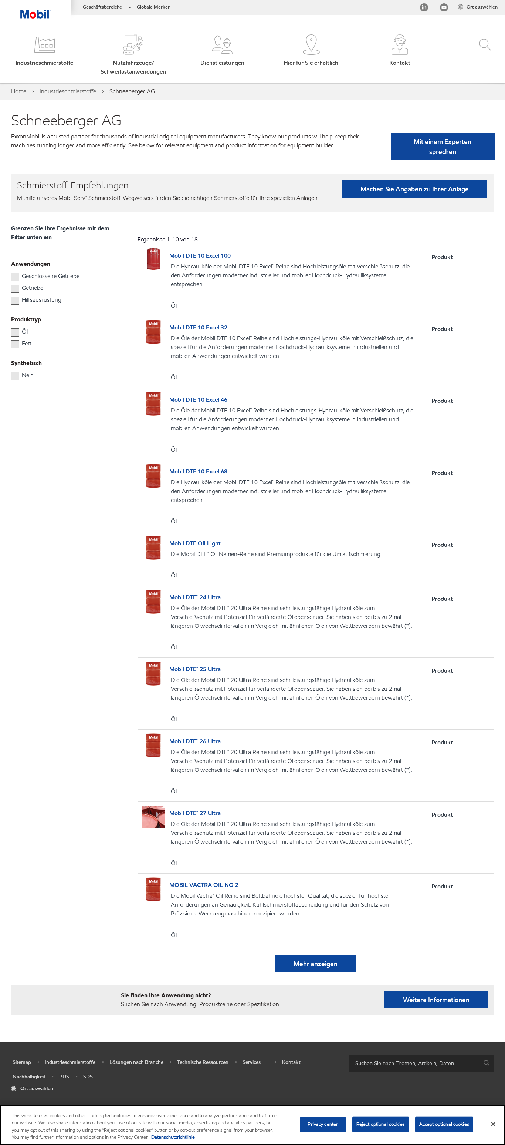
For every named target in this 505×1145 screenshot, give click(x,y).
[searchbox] (414, 1063)
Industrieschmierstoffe (68, 91)
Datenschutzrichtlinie (173, 1137)
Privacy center (323, 1124)
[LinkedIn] (424, 8)
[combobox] (421, 1063)
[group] (59, 276)
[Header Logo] (35, 9)
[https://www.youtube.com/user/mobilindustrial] (444, 8)
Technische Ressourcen (202, 1062)
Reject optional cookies (380, 1124)
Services (252, 1062)
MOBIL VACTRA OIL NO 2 (203, 885)
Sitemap (22, 1062)
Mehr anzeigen (316, 964)
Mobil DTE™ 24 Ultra (195, 597)
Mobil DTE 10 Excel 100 (200, 256)
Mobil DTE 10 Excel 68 (198, 471)
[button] (44, 55)
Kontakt (291, 1062)
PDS (64, 1076)
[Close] (493, 1124)
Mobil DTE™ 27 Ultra (195, 813)
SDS (88, 1076)
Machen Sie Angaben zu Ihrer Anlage (414, 189)
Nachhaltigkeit (29, 1076)
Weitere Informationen (436, 999)
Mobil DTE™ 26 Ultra (195, 741)
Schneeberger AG (132, 91)
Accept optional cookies (444, 1124)
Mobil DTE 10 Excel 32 (198, 327)
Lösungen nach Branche (136, 1062)
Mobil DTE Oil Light (195, 543)
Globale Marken (153, 7)
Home (18, 91)
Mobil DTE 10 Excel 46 (198, 400)
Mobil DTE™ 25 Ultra (195, 669)
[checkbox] (15, 277)
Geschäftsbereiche (102, 7)
